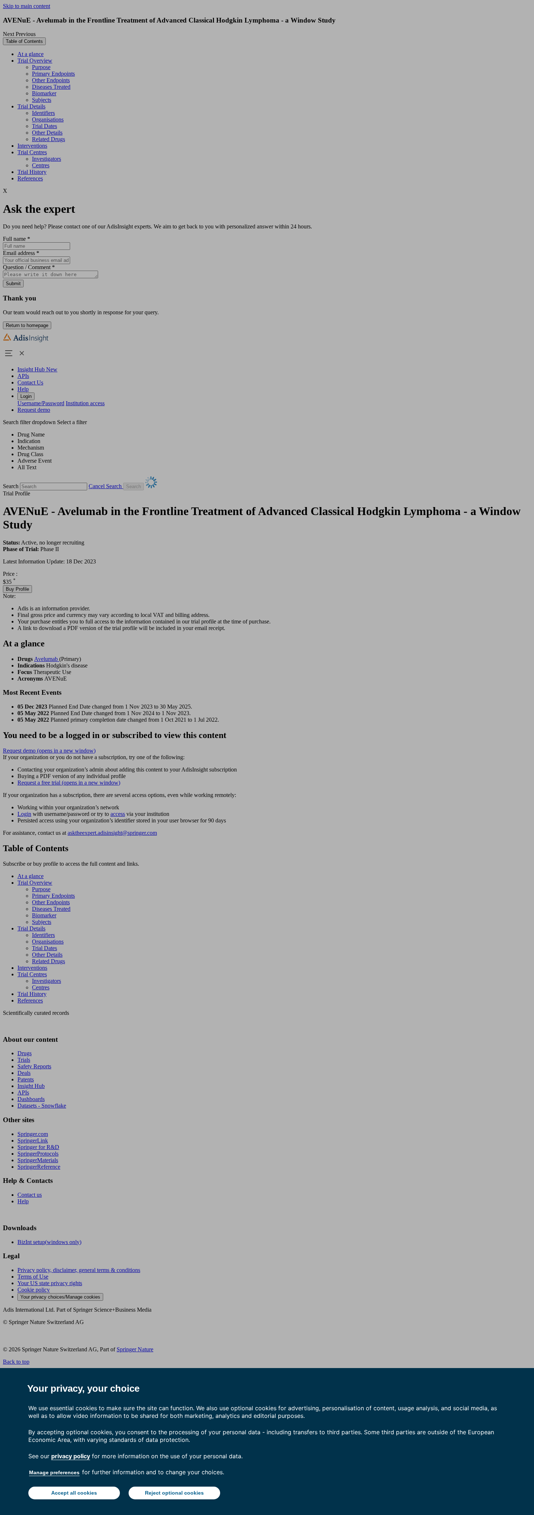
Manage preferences (54, 1472)
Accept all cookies (74, 1493)
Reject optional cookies (174, 1493)
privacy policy (70, 1456)
